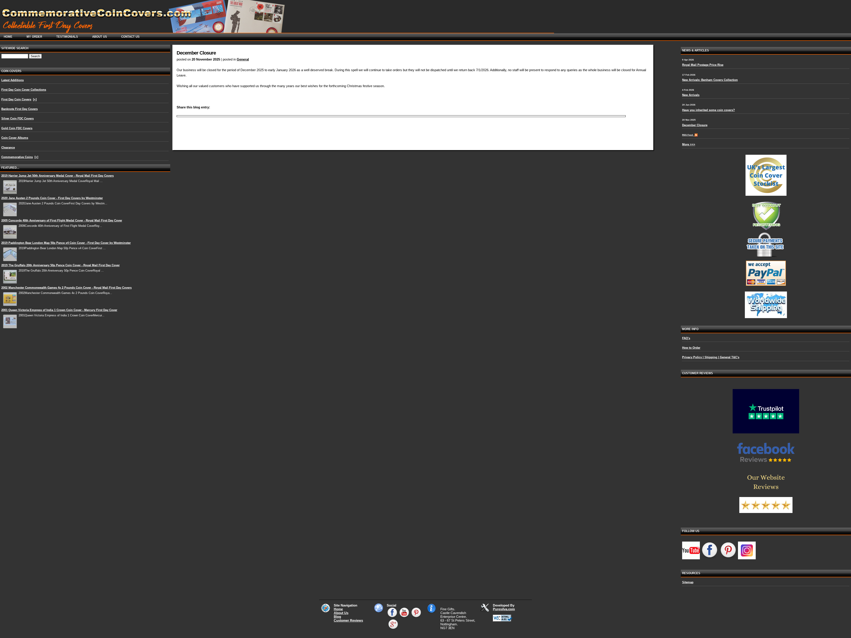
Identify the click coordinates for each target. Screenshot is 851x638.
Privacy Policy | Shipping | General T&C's (710, 357)
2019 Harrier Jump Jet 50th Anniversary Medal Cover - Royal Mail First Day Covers (57, 175)
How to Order (691, 347)
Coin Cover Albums (14, 137)
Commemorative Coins (17, 157)
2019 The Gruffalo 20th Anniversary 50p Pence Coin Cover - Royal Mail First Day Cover (60, 265)
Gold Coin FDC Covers (16, 128)
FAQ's (686, 338)
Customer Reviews (348, 620)
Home (338, 609)
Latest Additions (12, 80)
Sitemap (687, 582)
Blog (337, 616)
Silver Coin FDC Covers (17, 118)
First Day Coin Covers (16, 99)
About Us (341, 613)
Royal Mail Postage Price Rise (702, 65)
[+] (35, 99)
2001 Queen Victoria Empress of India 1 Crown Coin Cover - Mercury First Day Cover (59, 310)
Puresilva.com (504, 609)
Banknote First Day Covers (19, 109)
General (243, 59)
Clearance (8, 147)
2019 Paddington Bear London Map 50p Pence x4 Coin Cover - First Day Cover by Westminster (66, 243)
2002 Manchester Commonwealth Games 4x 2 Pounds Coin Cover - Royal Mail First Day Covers (66, 287)
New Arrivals (690, 95)
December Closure (694, 125)
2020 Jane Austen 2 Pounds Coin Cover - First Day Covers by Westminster (52, 198)
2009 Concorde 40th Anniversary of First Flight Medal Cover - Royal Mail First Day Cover (61, 220)
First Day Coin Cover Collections (23, 89)
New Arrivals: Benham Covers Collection (710, 80)
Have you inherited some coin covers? (708, 110)
